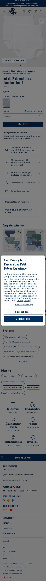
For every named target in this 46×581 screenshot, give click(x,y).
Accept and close (23, 319)
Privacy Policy (23, 300)
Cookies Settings (24, 304)
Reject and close (22, 311)
